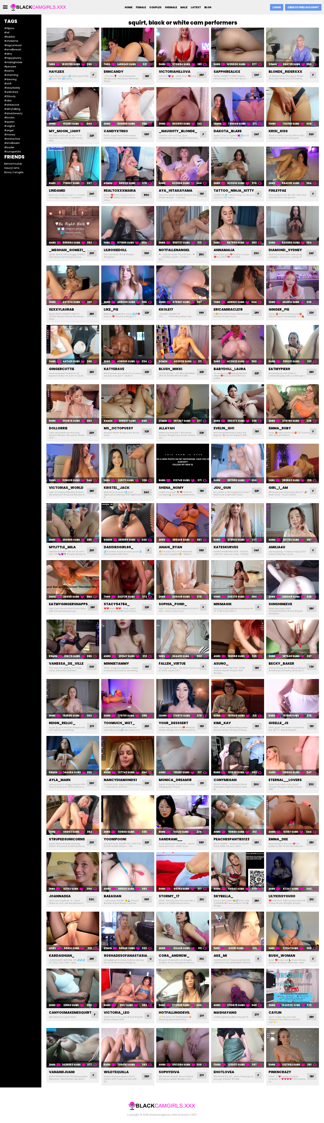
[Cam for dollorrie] (72, 404)
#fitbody (10, 96)
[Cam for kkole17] (182, 285)
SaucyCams (11, 168)
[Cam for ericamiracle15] (237, 285)
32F (146, 431)
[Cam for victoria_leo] (127, 988)
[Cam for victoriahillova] (182, 47)
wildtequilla (116, 1072)
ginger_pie (279, 309)
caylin (275, 1012)
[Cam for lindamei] (72, 166)
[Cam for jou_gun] (237, 463)
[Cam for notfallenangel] (182, 226)
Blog (207, 7)
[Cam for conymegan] (237, 756)
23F (91, 253)
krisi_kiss (278, 131)
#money (9, 134)
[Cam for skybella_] (237, 872)
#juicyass (10, 66)
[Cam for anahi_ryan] (182, 523)
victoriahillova (174, 71)
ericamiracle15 (228, 309)
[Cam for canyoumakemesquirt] (72, 988)
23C (256, 253)
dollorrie (58, 428)
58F (201, 842)
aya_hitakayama (175, 190)
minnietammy (116, 663)
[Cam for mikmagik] (237, 580)
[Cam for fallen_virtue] (182, 639)
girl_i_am (278, 487)
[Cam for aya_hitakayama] (182, 166)
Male (183, 7)
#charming (11, 75)
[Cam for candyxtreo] (127, 107)
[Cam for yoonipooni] (127, 815)
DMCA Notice (181, 1114)
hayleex (56, 71)
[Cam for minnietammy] (127, 639)
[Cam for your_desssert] (182, 699)
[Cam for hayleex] (72, 47)
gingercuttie (61, 369)
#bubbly (9, 36)
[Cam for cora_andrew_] (182, 931)
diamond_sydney (285, 250)
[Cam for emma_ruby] (292, 404)
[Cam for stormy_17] (182, 872)
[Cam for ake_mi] (237, 931)
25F (256, 842)
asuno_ (221, 663)
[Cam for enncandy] (127, 47)
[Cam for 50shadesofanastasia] (127, 931)
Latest (196, 7)
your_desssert (173, 723)
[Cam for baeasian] (127, 872)
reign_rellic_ (62, 723)
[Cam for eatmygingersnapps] (72, 580)
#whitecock (11, 104)
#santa (9, 70)
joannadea (60, 896)
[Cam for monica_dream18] (182, 756)
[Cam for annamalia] (237, 226)
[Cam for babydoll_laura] (237, 345)
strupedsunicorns (67, 839)
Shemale (171, 7)
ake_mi (220, 955)
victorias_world (66, 487)
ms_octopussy (118, 428)
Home (128, 7)
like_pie (111, 309)
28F (91, 491)
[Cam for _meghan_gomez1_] (72, 226)
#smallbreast (12, 49)
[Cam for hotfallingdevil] (182, 988)
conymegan (225, 780)
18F (147, 76)
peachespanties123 (231, 839)
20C (256, 784)
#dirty (8, 53)
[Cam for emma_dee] (292, 815)
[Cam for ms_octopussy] (127, 404)
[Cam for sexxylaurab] (72, 285)
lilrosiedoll (115, 250)
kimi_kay (222, 723)
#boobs (9, 117)
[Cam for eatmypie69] (292, 345)
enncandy (113, 71)
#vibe (8, 100)
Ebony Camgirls (13, 172)
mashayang (225, 1012)
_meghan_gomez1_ (67, 250)
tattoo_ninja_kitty (234, 190)
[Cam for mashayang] (237, 988)
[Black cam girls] (38, 7)
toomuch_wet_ (119, 723)
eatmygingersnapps (68, 604)
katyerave (114, 369)
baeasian (112, 896)
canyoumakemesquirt (70, 1012)
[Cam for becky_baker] (292, 639)
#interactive (12, 138)
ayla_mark (60, 780)
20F (91, 433)
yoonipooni (115, 839)
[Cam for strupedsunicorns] (72, 815)
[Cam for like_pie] (127, 285)
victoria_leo (116, 1012)
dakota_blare (228, 131)
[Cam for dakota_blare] (237, 107)
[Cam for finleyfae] (292, 166)
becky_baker (281, 663)
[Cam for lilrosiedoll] (127, 226)
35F (146, 1076)
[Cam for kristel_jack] (127, 463)
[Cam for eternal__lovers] (292, 756)
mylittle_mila (62, 547)
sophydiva (169, 1072)
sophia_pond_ (173, 604)
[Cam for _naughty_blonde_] (182, 107)
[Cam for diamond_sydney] (292, 226)
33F (91, 667)
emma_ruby (280, 428)
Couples (155, 7)
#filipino (9, 28)
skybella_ (223, 896)
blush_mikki (170, 369)
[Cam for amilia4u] (292, 523)
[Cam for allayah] (182, 404)
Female (141, 7)
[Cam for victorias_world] (72, 463)
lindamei (57, 190)
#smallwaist (12, 143)
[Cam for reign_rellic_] (72, 699)
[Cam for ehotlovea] (237, 1048)
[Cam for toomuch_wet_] (127, 699)
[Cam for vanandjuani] (72, 1048)
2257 (194, 1114)
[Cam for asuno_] (237, 639)
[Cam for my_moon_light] (72, 107)
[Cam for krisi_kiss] (292, 107)
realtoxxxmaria (120, 190)
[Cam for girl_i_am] (292, 463)
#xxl (6, 32)
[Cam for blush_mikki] (182, 345)
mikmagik (223, 604)
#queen (9, 121)
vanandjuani (62, 1072)
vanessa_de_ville (66, 663)
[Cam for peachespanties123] (237, 815)
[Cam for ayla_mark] (72, 756)
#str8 (7, 83)
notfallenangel (174, 250)
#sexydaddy (12, 87)
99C (146, 195)
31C (201, 959)
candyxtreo (116, 131)
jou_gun (222, 487)
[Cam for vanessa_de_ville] (72, 639)
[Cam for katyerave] (127, 345)
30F (311, 134)
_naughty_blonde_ (178, 131)
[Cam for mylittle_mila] (72, 523)
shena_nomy (171, 487)
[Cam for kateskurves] (237, 523)
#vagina (9, 126)
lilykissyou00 (282, 896)
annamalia (224, 250)
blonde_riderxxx (285, 71)
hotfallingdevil (174, 1012)
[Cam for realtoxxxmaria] (127, 166)
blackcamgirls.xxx (159, 1114)
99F (146, 134)
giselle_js (278, 723)
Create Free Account (303, 7)
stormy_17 (169, 896)
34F (256, 550)
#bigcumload (12, 45)
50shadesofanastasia (125, 955)
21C (201, 899)
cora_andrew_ (174, 955)
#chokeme (11, 41)
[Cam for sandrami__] (182, 815)
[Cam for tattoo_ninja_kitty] (237, 166)
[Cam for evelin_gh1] (237, 404)
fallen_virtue (172, 663)
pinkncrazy (280, 1072)
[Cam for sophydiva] (182, 1048)
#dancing (10, 79)
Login (277, 7)
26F (201, 75)
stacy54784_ (117, 604)
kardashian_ (61, 955)
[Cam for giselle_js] (292, 699)
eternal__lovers (285, 780)
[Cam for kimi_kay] (237, 699)
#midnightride (13, 62)
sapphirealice (227, 71)
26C (201, 254)
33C (91, 899)
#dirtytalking (12, 109)
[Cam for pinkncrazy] (292, 1048)
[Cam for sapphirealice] (237, 47)
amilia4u (277, 547)
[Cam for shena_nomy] (182, 463)
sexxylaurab (61, 309)
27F (92, 726)
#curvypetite (12, 151)
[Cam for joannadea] (72, 872)
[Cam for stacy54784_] (127, 580)
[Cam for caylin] (292, 988)
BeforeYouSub (13, 163)
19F (202, 194)
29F (256, 312)
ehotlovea (224, 1072)
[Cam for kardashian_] (72, 931)
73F (311, 667)
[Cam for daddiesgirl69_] (127, 523)
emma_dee (278, 839)
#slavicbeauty (13, 113)
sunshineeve (280, 604)
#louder (9, 147)
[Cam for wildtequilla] (127, 1048)
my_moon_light (64, 131)
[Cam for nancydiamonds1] (127, 756)
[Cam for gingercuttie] (72, 345)
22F (92, 135)
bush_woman (282, 955)
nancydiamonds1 (120, 780)
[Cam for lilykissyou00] (292, 872)
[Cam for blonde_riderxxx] (292, 47)
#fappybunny (12, 58)
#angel (9, 130)
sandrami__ (170, 839)
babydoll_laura (230, 369)
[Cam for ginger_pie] (292, 285)
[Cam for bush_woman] (292, 931)
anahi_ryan (170, 547)
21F (202, 783)
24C (146, 492)
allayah (167, 428)
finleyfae (277, 190)
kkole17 (166, 309)
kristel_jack (116, 487)
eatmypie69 (279, 369)
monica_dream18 (175, 780)
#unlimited (11, 92)
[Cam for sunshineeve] (292, 580)
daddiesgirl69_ (118, 547)
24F (256, 75)
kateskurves (226, 547)
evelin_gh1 (224, 428)
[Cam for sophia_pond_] (182, 580)
